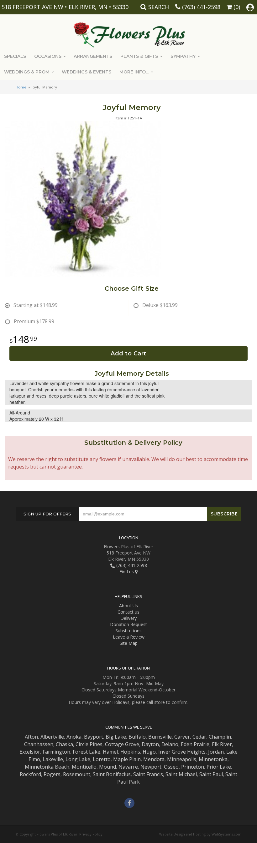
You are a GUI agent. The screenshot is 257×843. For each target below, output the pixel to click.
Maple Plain (127, 759)
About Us (128, 606)
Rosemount (76, 774)
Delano (169, 744)
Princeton (192, 766)
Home (21, 87)
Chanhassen (38, 744)
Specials (15, 56)
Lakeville (53, 759)
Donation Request (128, 624)
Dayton (150, 744)
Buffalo (137, 736)
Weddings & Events (86, 72)
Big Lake (116, 736)
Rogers (52, 774)
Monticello (84, 766)
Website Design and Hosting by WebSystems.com (200, 834)
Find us (127, 572)
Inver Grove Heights (182, 751)
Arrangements (93, 56)
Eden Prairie (195, 744)
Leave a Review (128, 637)
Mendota (154, 759)
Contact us (128, 612)
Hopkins (130, 751)
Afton (31, 736)
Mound (107, 766)
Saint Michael (181, 774)
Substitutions (128, 631)
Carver (182, 736)
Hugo (149, 751)
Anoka (73, 736)
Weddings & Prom (27, 72)
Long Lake (78, 759)
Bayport (93, 736)
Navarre (128, 766)
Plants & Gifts (139, 56)
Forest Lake (86, 751)
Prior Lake (219, 766)
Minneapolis (181, 759)
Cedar (199, 736)
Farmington (56, 751)
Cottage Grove (122, 744)
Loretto (102, 759)
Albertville (52, 736)
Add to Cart (128, 353)
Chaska (64, 744)
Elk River (222, 744)
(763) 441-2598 (201, 7)
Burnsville (160, 736)
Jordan (216, 751)
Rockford (30, 774)
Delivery (128, 618)
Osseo (171, 766)
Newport (150, 766)
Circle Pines (89, 744)
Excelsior (29, 751)
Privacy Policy (90, 834)
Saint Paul (211, 774)
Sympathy (183, 56)
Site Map (129, 643)
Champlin (220, 736)
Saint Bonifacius (112, 774)
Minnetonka (213, 759)
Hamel (110, 751)
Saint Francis (148, 774)
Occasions (47, 56)
